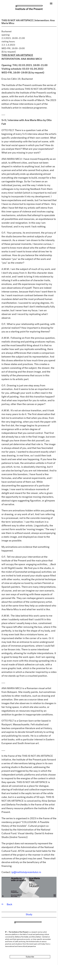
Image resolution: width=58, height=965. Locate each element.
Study (29, 914)
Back (6, 904)
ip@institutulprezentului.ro (26, 872)
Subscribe (30, 956)
